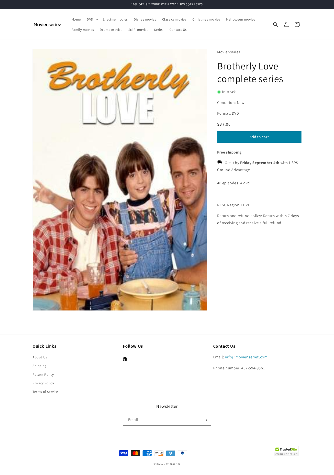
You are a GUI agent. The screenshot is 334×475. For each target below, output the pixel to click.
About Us (40, 357)
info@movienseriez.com (246, 357)
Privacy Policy (43, 383)
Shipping (39, 366)
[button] (92, 19)
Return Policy (43, 374)
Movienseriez (172, 463)
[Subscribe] (205, 420)
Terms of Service (45, 391)
